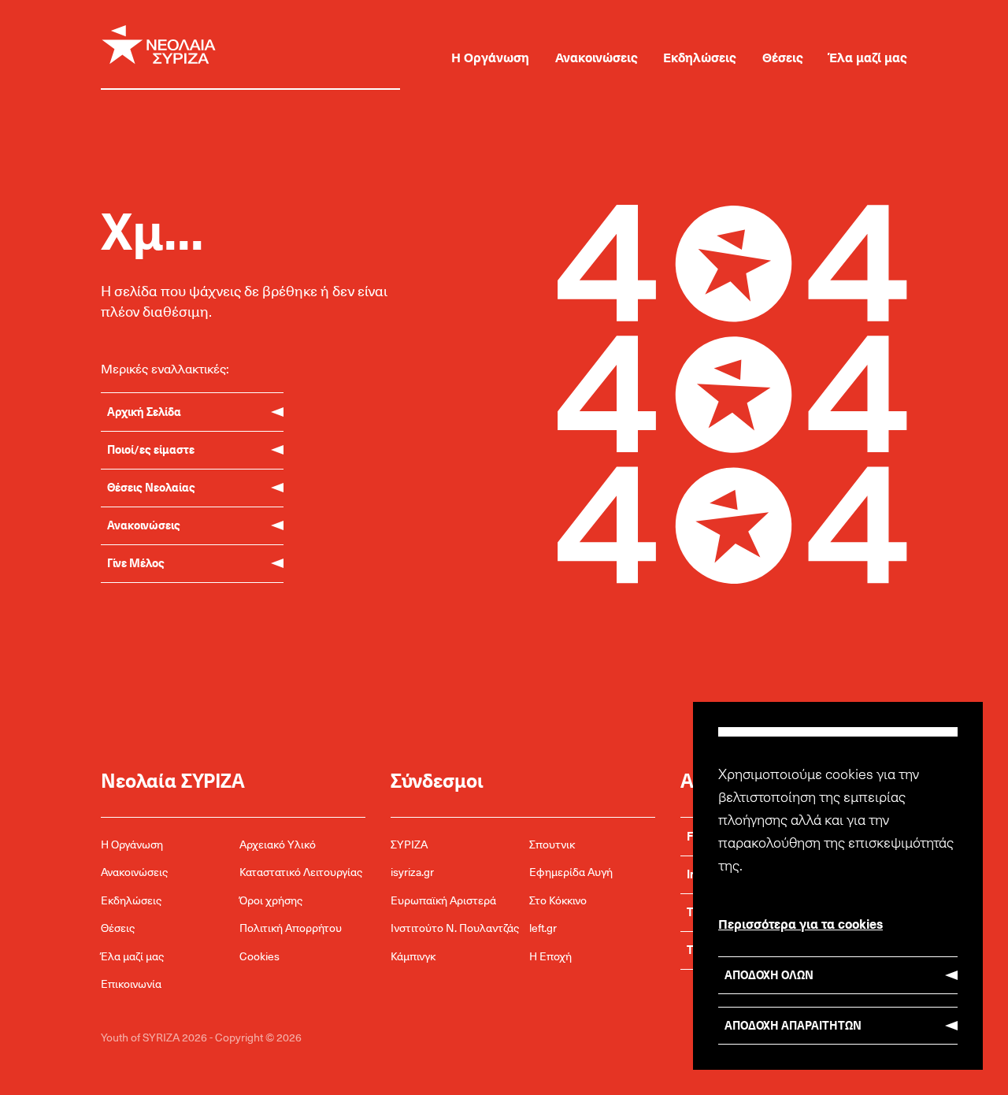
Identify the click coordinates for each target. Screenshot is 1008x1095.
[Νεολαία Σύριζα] (263, 45)
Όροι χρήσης (270, 900)
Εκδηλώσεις (699, 56)
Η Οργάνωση (490, 56)
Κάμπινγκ (413, 955)
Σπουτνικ (552, 844)
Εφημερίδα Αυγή (571, 871)
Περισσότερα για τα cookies (800, 923)
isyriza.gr (412, 871)
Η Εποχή (550, 955)
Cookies (259, 955)
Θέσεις (782, 56)
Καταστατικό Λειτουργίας (300, 871)
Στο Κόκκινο (558, 900)
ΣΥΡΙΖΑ (409, 844)
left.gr (543, 927)
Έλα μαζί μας (868, 56)
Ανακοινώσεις (596, 56)
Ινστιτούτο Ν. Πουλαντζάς (455, 927)
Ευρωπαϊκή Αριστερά (443, 900)
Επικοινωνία (131, 983)
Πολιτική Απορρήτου (290, 927)
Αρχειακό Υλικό (277, 844)
